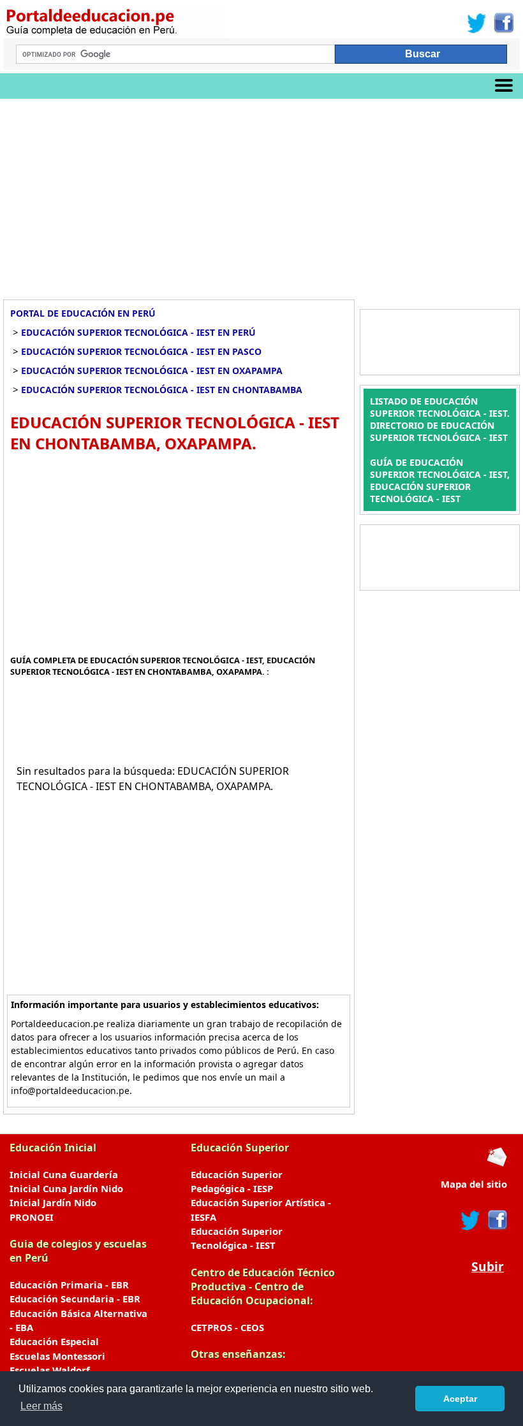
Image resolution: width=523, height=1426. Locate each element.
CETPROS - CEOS (227, 1327)
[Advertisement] (261, 194)
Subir (487, 1266)
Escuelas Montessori (57, 1356)
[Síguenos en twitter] (470, 1220)
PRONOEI (32, 1217)
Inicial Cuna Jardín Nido (66, 1188)
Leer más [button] (41, 1406)
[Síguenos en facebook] (496, 1220)
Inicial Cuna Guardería (64, 1174)
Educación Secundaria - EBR (75, 1298)
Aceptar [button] (460, 1399)
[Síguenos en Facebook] (502, 23)
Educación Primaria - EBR (69, 1284)
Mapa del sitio (474, 1184)
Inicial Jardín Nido (53, 1202)
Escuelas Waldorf (50, 1370)
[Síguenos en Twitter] (477, 23)
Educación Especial (54, 1341)
